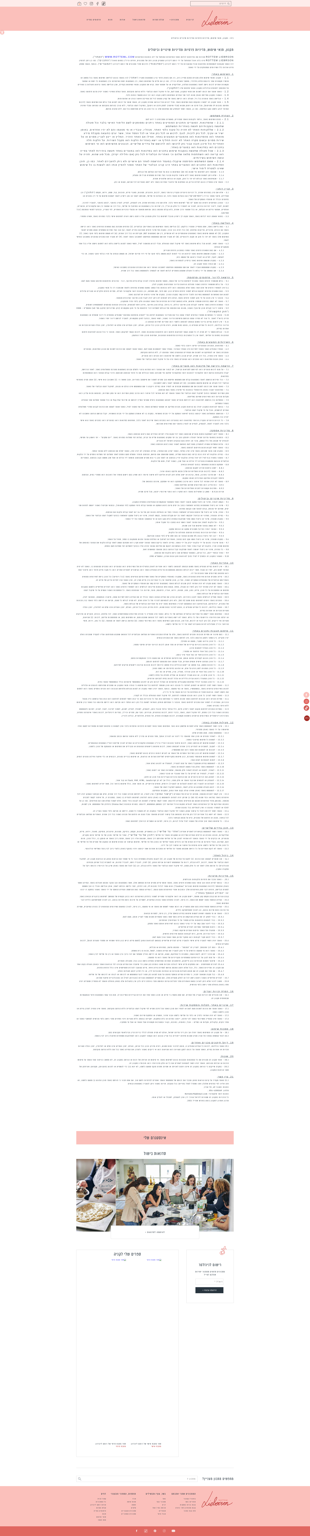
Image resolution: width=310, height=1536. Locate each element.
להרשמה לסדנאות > (155, 1232)
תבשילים (162, 1511)
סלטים (133, 1508)
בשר (164, 1499)
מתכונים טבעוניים (129, 1511)
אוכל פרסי (162, 1514)
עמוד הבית (102, 1499)
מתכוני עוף (161, 1502)
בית (232, 38)
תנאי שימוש (101, 1517)
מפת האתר (102, 1520)
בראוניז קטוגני (190, 1499)
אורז (134, 1499)
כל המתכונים (101, 1502)
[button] (2, 32)
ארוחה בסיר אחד (159, 1508)
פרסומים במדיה (94, 19)
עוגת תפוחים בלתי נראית (186, 1508)
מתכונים (175, 19)
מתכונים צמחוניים (128, 1514)
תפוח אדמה (131, 1502)
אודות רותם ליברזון (98, 1505)
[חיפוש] (80, 1479)
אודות (122, 19)
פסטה (134, 1505)
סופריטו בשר (190, 1502)
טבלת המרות (158, 19)
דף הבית (190, 19)
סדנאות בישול (139, 19)
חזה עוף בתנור (190, 1511)
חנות (110, 19)
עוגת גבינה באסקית (188, 1505)
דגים (164, 1505)
